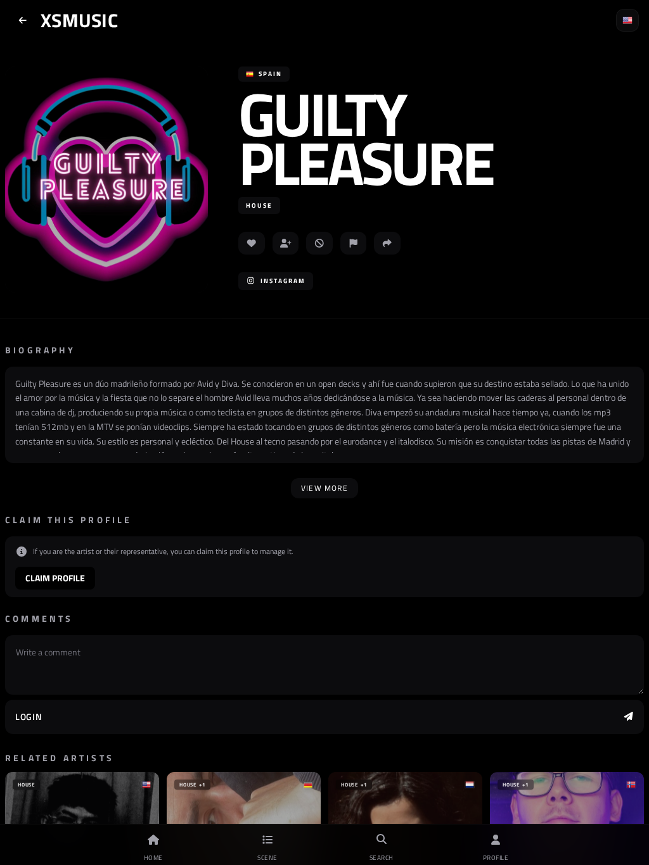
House (259, 205)
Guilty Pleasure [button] (365, 138)
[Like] (251, 243)
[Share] (387, 243)
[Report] (353, 243)
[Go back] (23, 20)
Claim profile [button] (55, 577)
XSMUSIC (79, 20)
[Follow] (286, 243)
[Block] (319, 243)
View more (324, 488)
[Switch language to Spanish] (627, 20)
